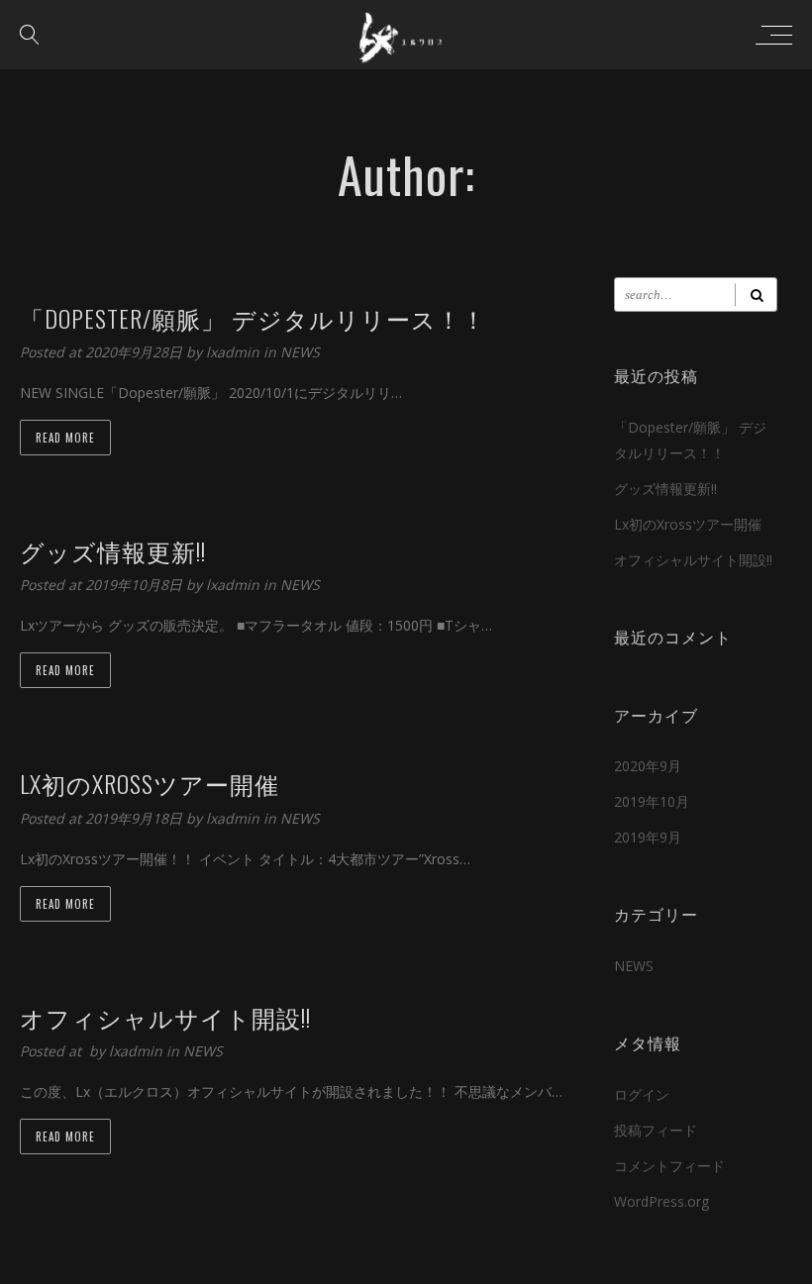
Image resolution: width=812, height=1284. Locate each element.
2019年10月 (651, 801)
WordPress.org (661, 1201)
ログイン (641, 1094)
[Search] (756, 294)
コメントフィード (669, 1165)
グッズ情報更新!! (665, 488)
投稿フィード (655, 1130)
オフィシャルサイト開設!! (693, 559)
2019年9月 (647, 837)
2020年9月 (647, 765)
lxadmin (234, 352)
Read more (65, 437)
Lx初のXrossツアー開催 (687, 524)
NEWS (300, 352)
